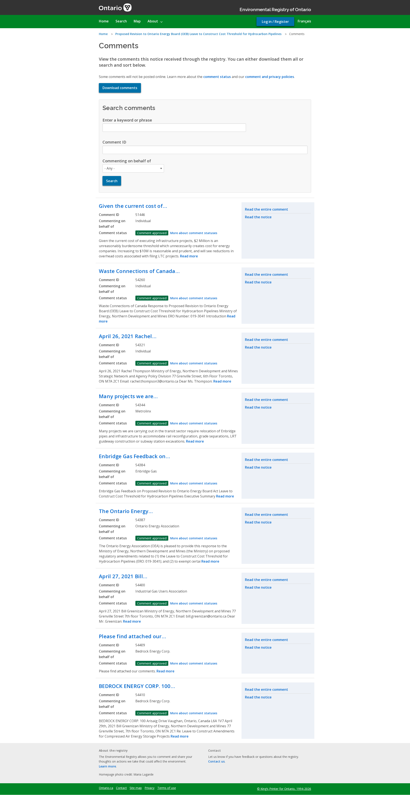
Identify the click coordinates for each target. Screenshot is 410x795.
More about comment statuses (193, 233)
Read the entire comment (266, 209)
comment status (217, 76)
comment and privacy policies (269, 76)
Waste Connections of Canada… (139, 270)
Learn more (107, 766)
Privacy (149, 787)
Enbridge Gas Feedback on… (134, 456)
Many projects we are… (128, 396)
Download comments (119, 87)
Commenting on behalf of (126, 160)
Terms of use (166, 787)
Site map (136, 787)
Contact (121, 787)
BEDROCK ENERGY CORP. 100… (137, 685)
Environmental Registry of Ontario (275, 9)
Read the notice (258, 217)
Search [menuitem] (121, 21)
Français (304, 21)
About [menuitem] (153, 21)
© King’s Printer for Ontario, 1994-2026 (284, 789)
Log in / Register (275, 21)
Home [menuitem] (104, 21)
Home (103, 34)
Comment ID (114, 142)
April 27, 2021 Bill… (123, 576)
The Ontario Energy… (126, 511)
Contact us (216, 761)
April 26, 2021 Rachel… (127, 336)
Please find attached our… (132, 636)
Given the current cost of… (133, 205)
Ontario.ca (106, 787)
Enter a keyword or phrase (127, 120)
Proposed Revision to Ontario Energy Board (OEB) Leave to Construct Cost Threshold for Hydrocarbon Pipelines (198, 34)
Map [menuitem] (137, 21)
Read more (189, 256)
